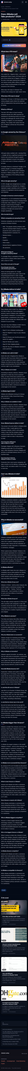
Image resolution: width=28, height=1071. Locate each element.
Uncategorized (11, 1061)
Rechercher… (6, 1024)
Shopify (3, 11)
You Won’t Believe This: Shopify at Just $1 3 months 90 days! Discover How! (13, 1032)
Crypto (3, 1063)
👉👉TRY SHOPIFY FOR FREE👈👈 (14, 45)
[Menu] (25, 2)
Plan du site (24, 1053)
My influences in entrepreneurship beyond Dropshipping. (11, 1036)
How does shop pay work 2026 (10, 1044)
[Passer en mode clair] (22, 2)
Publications (7, 6)
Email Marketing (20, 1061)
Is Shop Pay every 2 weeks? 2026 (11, 1041)
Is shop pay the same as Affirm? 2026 (11, 1039)
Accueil (2, 6)
